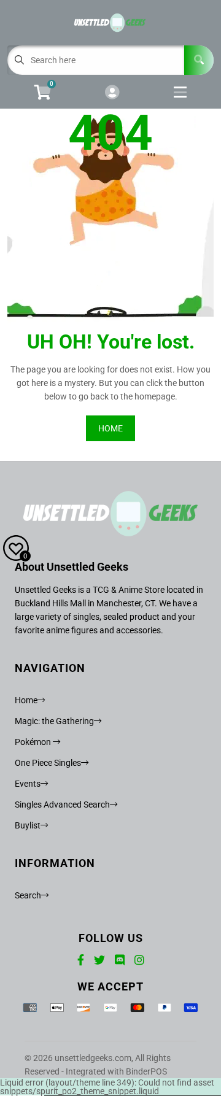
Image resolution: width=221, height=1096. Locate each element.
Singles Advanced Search (62, 804)
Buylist (28, 825)
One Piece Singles (48, 763)
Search (28, 895)
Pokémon (34, 742)
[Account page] (112, 93)
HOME (110, 428)
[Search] (199, 60)
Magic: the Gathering (54, 721)
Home (26, 700)
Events (28, 784)
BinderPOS (146, 1071)
